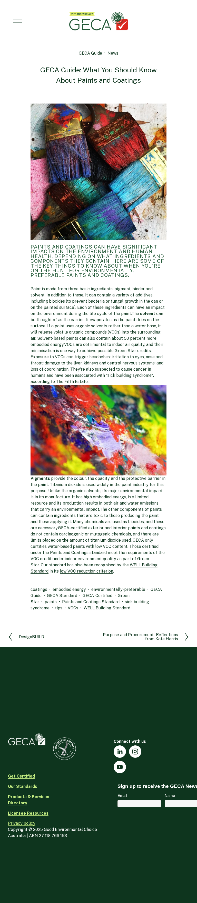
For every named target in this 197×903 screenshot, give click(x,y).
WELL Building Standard (107, 608)
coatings (157, 527)
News (112, 53)
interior (120, 527)
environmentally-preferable (118, 589)
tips (58, 608)
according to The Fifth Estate (59, 381)
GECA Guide (90, 53)
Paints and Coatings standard (79, 552)
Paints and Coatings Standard (91, 601)
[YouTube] (120, 767)
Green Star (125, 350)
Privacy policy (21, 823)
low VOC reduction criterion (86, 571)
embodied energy (47, 344)
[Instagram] (135, 751)
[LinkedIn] (120, 751)
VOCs (73, 608)
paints (51, 601)
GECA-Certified (97, 595)
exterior (96, 527)
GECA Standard (62, 595)
